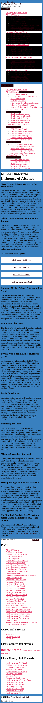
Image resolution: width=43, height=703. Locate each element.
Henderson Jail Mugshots (20, 40)
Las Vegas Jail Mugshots (20, 79)
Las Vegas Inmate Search (20, 72)
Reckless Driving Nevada (15, 678)
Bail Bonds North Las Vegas (21, 64)
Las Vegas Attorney (27, 650)
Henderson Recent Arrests (20, 43)
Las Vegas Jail (11, 676)
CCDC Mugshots (12, 558)
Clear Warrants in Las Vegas (16, 672)
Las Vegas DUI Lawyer (15, 689)
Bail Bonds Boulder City (15, 669)
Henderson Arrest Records (20, 36)
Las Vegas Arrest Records (20, 74)
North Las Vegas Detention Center (19, 57)
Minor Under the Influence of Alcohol (25, 25)
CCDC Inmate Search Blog (16, 624)
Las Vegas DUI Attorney (15, 682)
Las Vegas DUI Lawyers (15, 684)
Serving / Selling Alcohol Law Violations (26, 30)
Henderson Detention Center (16, 32)
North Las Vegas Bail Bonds (21, 282)
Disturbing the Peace (18, 23)
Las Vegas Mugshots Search (16, 13)
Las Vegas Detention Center (16, 70)
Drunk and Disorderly (19, 17)
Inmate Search (11, 650)
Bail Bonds (10, 635)
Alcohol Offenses (12, 15)
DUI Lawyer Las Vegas (15, 686)
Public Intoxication (18, 21)
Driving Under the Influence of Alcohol (25, 19)
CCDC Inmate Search (19, 47)
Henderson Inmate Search (20, 34)
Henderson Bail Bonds (19, 38)
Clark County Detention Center (17, 45)
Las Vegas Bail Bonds (21, 275)
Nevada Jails (10, 639)
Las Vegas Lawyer (13, 637)
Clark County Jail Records (16, 569)
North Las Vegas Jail (13, 693)
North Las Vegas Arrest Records (23, 62)
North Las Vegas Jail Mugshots (22, 66)
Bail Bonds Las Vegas (19, 77)
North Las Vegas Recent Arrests (23, 68)
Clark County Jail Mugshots (21, 53)
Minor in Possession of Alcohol (22, 28)
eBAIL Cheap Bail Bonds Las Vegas (23, 533)
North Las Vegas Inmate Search (22, 60)
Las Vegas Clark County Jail (11, 4)
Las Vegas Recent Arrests (20, 81)
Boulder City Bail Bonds (15, 667)
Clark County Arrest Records (21, 49)
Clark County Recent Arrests (21, 55)
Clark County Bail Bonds (20, 51)
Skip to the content (8, 2)
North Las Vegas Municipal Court (18, 680)
